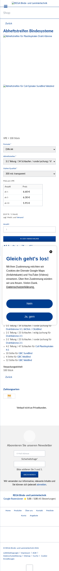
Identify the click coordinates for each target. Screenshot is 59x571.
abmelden (41, 485)
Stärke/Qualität (10, 168)
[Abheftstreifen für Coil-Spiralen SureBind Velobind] (28, 110)
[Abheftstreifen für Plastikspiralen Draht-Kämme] (27, 59)
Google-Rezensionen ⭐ (15, 499)
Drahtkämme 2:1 (14, 336)
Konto (23, 516)
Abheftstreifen (9, 156)
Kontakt (39, 510)
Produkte (18, 510)
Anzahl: (6, 224)
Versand (20, 217)
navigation (5, 6)
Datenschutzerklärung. (20, 287)
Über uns (29, 510)
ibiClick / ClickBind (33, 329)
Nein (29, 303)
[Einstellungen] (50, 252)
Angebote (34, 516)
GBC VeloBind (24, 357)
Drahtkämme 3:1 (14, 329)
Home (8, 510)
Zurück (8, 24)
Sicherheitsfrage (29, 459)
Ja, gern (29, 316)
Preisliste (49, 510)
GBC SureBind (25, 353)
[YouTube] (6, 522)
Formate (7, 144)
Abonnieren (29, 475)
